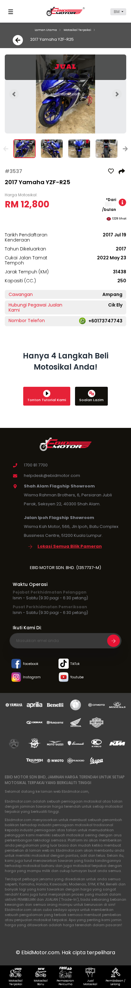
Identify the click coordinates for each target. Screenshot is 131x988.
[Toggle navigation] (12, 12)
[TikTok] (64, 664)
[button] (118, 11)
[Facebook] (16, 664)
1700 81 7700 (36, 465)
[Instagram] (16, 677)
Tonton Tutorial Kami (46, 399)
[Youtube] (64, 677)
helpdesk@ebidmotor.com (52, 475)
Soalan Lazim (91, 399)
